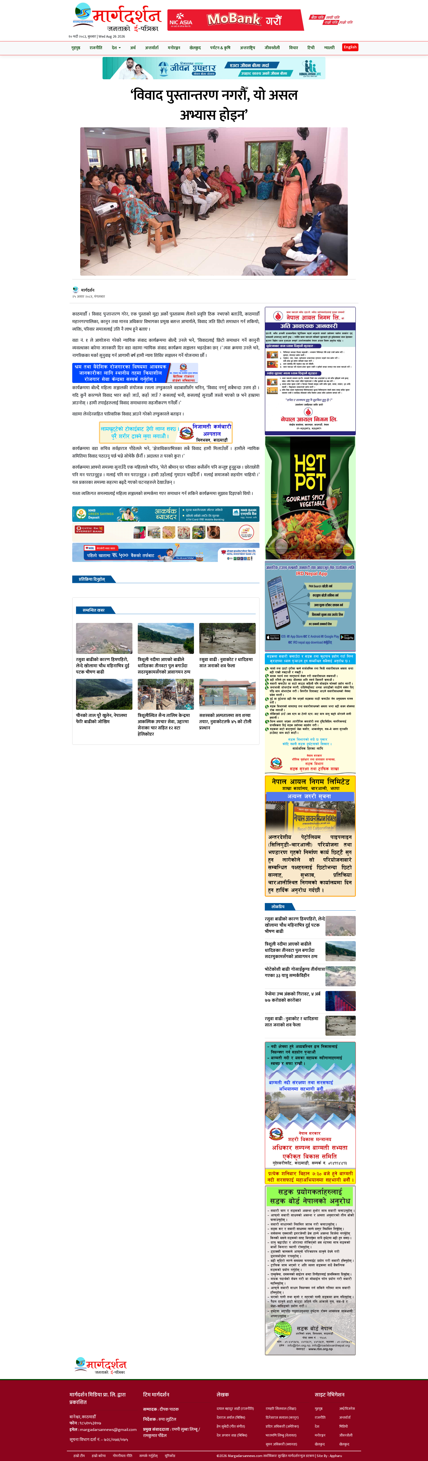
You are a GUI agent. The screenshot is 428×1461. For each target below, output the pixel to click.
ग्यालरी (329, 48)
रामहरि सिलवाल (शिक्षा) (281, 1409)
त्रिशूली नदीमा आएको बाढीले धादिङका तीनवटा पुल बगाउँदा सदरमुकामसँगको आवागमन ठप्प (164, 666)
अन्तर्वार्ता (151, 48)
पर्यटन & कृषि (220, 48)
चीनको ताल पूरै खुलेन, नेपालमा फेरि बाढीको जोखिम (101, 719)
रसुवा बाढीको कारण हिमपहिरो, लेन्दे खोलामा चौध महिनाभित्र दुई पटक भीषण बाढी (102, 666)
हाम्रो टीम (79, 1456)
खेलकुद (195, 48)
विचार (293, 48)
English (350, 47)
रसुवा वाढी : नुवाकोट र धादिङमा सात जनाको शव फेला (226, 663)
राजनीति (96, 48)
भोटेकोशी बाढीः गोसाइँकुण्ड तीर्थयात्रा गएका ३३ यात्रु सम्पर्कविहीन (295, 972)
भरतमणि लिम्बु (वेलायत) (281, 1436)
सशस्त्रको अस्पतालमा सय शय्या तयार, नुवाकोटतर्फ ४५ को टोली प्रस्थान (225, 722)
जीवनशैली (272, 48)
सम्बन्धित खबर (94, 610)
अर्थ (133, 48)
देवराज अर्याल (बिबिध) (231, 1418)
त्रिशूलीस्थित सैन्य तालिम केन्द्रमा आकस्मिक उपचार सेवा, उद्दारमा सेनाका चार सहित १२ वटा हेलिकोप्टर (164, 725)
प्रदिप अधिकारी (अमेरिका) (282, 1427)
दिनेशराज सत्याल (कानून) (282, 1418)
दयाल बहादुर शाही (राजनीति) (235, 1409)
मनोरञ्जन (174, 48)
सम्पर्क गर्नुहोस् (148, 1456)
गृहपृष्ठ (75, 48)
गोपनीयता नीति (122, 1456)
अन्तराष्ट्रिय (247, 48)
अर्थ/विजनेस (347, 1409)
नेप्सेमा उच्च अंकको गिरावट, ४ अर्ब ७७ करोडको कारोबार (292, 997)
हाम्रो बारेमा (99, 1456)
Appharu (336, 1456)
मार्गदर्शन (87, 290)
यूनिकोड (170, 1456)
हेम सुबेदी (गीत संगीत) (231, 1427)
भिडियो (343, 1427)
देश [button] (115, 48)
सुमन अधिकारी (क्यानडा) (281, 1444)
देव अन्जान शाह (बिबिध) (232, 1436)
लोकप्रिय (278, 907)
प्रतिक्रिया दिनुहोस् (92, 579)
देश (317, 1427)
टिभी (311, 48)
